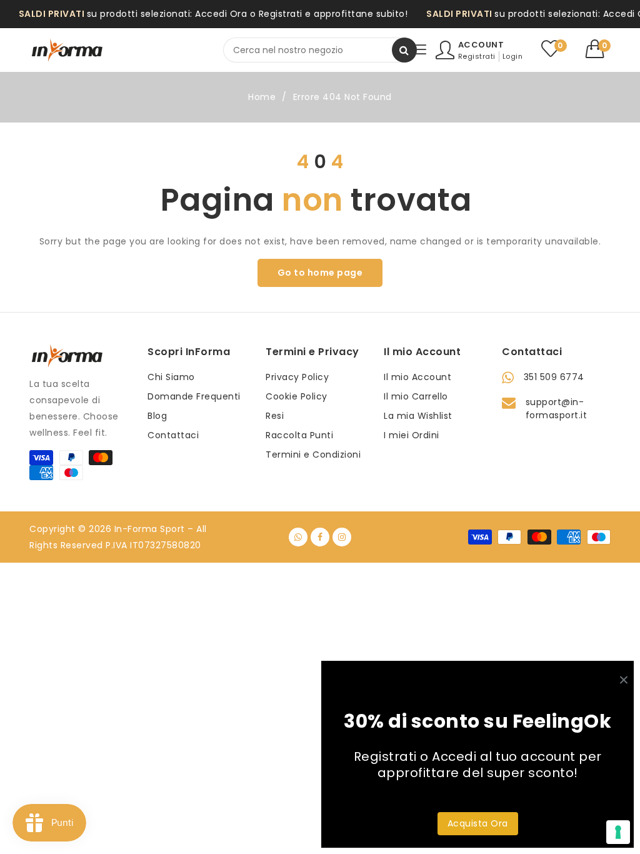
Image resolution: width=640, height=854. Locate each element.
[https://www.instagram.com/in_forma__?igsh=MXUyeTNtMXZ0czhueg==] (341, 537)
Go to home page (320, 272)
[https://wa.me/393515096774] (298, 537)
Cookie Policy (297, 396)
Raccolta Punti (299, 435)
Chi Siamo (171, 377)
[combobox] (320, 50)
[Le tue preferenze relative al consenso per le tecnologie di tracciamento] (618, 832)
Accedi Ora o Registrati (248, 13)
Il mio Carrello (416, 396)
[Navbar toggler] (420, 50)
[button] (598, 48)
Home (262, 97)
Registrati (477, 56)
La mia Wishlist (418, 415)
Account (481, 45)
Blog (157, 415)
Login (512, 56)
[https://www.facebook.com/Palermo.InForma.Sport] (320, 537)
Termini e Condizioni (313, 454)
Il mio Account (417, 377)
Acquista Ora (478, 823)
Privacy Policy (297, 377)
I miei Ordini (411, 435)
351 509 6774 (554, 377)
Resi (275, 415)
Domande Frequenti (194, 396)
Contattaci (173, 435)
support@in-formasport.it (557, 408)
